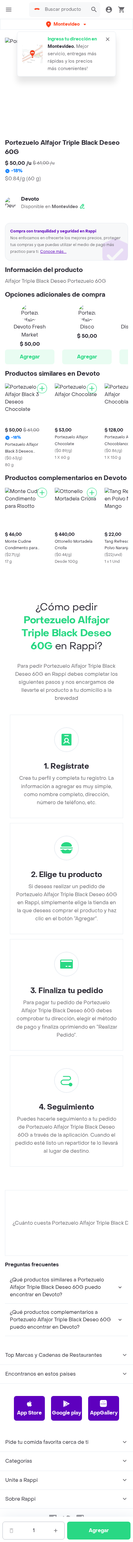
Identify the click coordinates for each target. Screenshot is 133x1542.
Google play (66, 1413)
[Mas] (55, 1530)
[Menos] (11, 1530)
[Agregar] (42, 388)
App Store (29, 1413)
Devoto (30, 199)
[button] (66, 24)
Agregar (30, 356)
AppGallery (104, 1413)
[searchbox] (64, 9)
